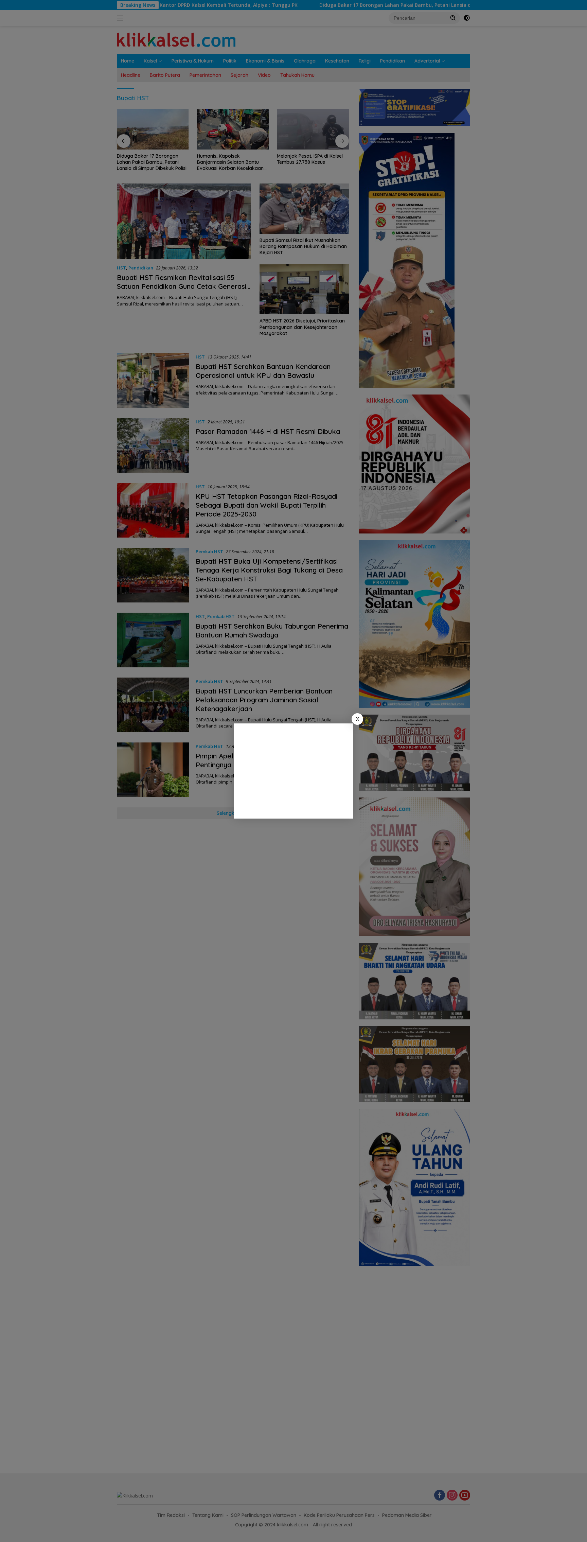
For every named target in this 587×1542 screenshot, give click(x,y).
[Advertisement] (293, 771)
